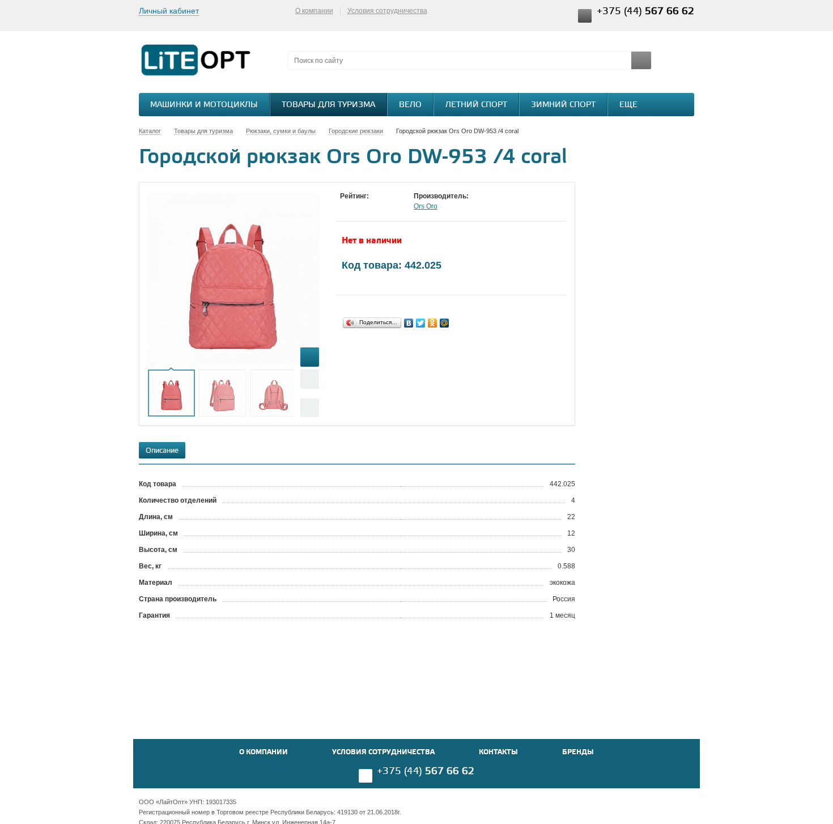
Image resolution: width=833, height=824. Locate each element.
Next (309, 407)
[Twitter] (421, 323)
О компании (314, 11)
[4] (379, 207)
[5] (391, 207)
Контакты (498, 752)
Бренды (578, 752)
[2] (357, 207)
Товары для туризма (328, 105)
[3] (368, 207)
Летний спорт (476, 105)
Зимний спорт (563, 105)
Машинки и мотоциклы (204, 105)
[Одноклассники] (433, 323)
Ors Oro (425, 206)
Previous (309, 378)
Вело (410, 105)
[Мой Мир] (444, 323)
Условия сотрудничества (387, 11)
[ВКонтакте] (409, 323)
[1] (345, 207)
